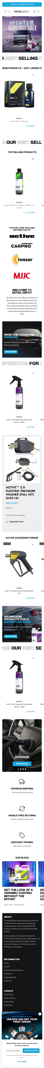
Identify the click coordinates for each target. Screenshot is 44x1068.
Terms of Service (9, 998)
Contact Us (8, 981)
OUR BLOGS (22, 858)
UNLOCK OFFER (31, 1050)
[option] (22, 34)
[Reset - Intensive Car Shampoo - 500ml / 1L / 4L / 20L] (19, 178)
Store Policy (8, 1005)
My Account (8, 974)
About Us (7, 966)
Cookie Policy (9, 994)
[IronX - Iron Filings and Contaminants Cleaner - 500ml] (19, 392)
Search (6, 963)
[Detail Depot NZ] (22, 11)
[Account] (33, 11)
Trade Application (10, 977)
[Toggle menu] (5, 11)
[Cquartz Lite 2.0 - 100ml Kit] (19, 94)
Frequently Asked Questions (13, 970)
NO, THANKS (22, 1062)
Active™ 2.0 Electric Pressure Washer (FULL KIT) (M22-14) (20, 492)
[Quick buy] (33, 159)
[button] (18, 769)
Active (10, 508)
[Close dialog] (40, 1014)
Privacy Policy (9, 1002)
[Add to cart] (33, 75)
